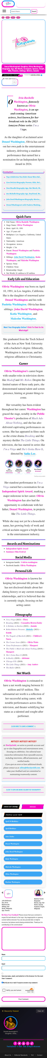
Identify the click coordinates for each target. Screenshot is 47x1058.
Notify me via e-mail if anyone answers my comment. (20, 983)
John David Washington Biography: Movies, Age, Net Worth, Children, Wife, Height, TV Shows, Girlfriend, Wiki (24, 199)
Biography (7, 17)
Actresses (18, 17)
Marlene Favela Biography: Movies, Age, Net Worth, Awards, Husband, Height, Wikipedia (39, 903)
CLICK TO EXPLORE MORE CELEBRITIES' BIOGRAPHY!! (23, 790)
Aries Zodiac (9, 836)
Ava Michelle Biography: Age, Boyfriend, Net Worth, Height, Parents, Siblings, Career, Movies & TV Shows (24, 193)
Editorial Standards (21, 1055)
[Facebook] (15, 1043)
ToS (32, 1055)
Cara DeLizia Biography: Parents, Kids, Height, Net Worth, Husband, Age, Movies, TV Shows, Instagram (24, 182)
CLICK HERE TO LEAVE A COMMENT (22, 726)
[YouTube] (23, 1043)
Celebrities (13, 17)
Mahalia (29, 629)
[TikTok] (32, 1043)
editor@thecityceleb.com (30, 767)
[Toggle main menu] (4, 11)
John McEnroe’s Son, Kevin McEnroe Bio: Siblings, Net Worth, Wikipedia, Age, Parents (7, 905)
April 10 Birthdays (11, 821)
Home (3, 17)
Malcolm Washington (23, 318)
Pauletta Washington (14, 304)
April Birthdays (10, 828)
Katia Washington (21, 314)
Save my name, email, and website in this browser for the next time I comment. (22, 977)
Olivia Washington (12, 874)
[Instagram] (28, 1043)
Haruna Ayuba (35, 75)
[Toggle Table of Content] (13, 82)
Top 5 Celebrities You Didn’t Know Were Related (24, 177)
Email (3, 964)
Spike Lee (29, 453)
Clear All (40, 1011)
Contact (39, 1055)
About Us (8, 1055)
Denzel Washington (13, 142)
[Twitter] (19, 1043)
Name (3, 954)
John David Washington (24, 257)
